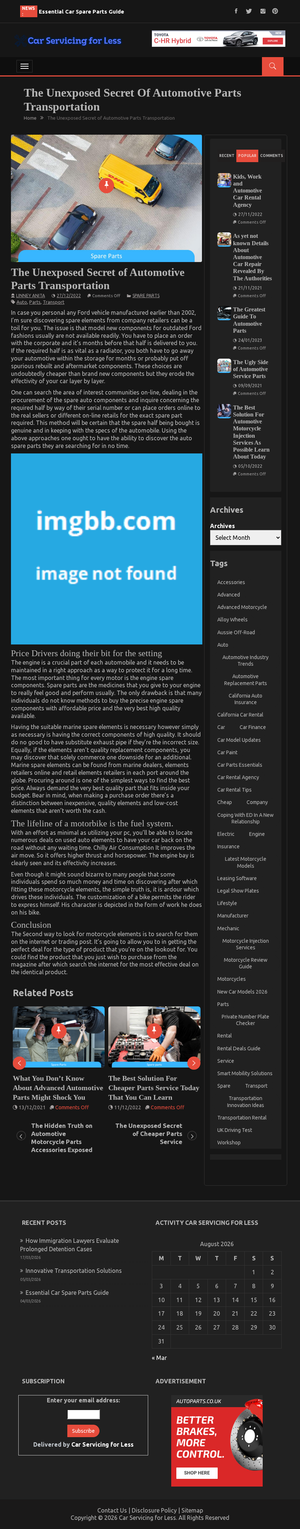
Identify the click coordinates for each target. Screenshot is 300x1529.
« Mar (159, 1357)
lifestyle (227, 903)
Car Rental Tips (234, 790)
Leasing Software (237, 878)
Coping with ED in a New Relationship (245, 818)
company (257, 802)
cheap (224, 802)
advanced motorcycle (242, 607)
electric (226, 834)
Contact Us (112, 1510)
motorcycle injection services (245, 944)
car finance (253, 727)
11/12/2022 (32, 1107)
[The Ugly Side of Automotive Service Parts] (224, 366)
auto (21, 301)
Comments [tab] (271, 156)
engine (257, 834)
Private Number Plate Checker (245, 1020)
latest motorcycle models (245, 862)
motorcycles (231, 979)
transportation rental (242, 1118)
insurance (228, 846)
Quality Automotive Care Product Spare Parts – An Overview (148, 1087)
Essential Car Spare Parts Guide (81, 11)
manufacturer (232, 916)
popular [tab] (247, 156)
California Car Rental (240, 715)
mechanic (228, 928)
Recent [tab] (227, 156)
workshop (229, 1142)
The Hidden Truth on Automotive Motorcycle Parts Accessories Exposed (62, 1137)
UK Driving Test (234, 1130)
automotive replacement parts (245, 679)
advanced (228, 595)
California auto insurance (245, 699)
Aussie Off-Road (236, 632)
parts (35, 301)
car (221, 727)
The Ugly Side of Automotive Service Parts (250, 369)
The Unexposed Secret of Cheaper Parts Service (148, 1133)
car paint (227, 752)
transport (53, 301)
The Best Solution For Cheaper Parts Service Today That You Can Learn (58, 1087)
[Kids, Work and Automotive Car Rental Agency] (224, 180)
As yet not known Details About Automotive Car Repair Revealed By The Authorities (252, 257)
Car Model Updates (239, 740)
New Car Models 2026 (242, 992)
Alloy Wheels (232, 620)
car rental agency (238, 777)
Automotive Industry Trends (245, 660)
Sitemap (192, 1510)
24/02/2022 (127, 1107)
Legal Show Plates (238, 891)
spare (223, 1086)
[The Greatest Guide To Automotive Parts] (224, 313)
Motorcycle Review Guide (245, 963)
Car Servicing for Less (102, 1444)
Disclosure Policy (154, 1510)
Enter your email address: (83, 1422)
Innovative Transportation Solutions (74, 1270)
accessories (231, 582)
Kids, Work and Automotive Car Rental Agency (247, 190)
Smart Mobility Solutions (245, 1073)
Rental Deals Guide (238, 1048)
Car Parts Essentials (239, 765)
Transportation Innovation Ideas (245, 1101)
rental (224, 1036)
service (225, 1061)
